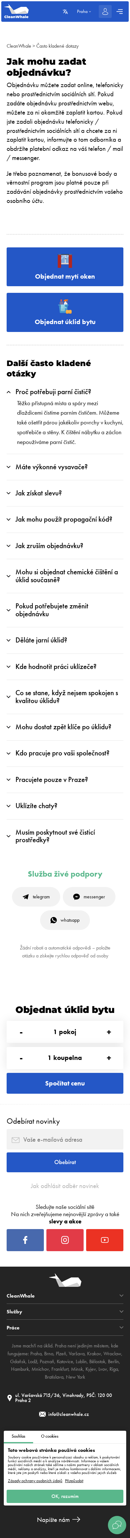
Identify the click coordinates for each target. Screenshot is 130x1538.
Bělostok (97, 1361)
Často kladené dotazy (57, 46)
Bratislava (54, 1377)
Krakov (94, 1354)
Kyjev (91, 1369)
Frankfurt (59, 1369)
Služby (14, 1311)
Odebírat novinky (33, 1121)
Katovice (65, 1361)
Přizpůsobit (74, 1481)
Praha (36, 1354)
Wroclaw (112, 1354)
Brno (48, 1354)
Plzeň (61, 1354)
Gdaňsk (18, 1361)
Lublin (81, 1361)
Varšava (77, 1354)
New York (75, 1377)
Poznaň (47, 1361)
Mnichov (40, 1369)
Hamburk (20, 1369)
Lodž (32, 1361)
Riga (113, 1369)
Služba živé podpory (65, 874)
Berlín (113, 1361)
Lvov (102, 1369)
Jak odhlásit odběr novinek (65, 1186)
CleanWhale (19, 46)
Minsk (77, 1369)
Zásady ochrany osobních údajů (35, 1481)
